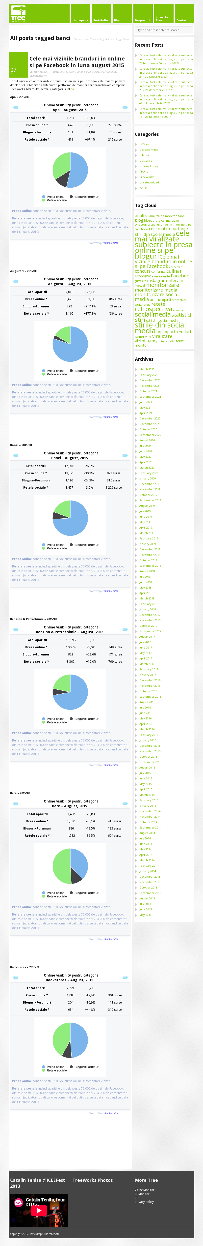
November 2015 (149, 751)
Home (93, 39)
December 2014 (149, 811)
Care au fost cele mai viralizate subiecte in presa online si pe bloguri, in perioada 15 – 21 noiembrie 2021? (166, 113)
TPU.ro (144, 171)
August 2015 (147, 767)
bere (96, 71)
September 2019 (150, 500)
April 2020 (145, 462)
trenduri (183, 331)
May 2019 (145, 522)
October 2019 (148, 495)
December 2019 (149, 484)
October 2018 (148, 560)
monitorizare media (156, 290)
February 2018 (148, 604)
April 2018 (145, 593)
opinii (166, 299)
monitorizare (162, 284)
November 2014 (149, 816)
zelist (171, 341)
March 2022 (146, 369)
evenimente (161, 276)
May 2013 (145, 915)
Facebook (181, 275)
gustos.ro (140, 281)
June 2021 (145, 402)
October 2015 (148, 756)
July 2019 (145, 511)
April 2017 (145, 658)
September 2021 (150, 396)
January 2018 (147, 609)
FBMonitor (142, 1194)
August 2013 (147, 898)
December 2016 (149, 680)
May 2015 (145, 784)
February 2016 (148, 735)
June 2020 (145, 451)
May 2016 (145, 718)
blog (139, 220)
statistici (181, 314)
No (38, 75)
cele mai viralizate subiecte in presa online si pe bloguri (164, 244)
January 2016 (147, 740)
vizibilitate (111, 71)
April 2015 (145, 789)
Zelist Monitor (144, 1190)
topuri (169, 331)
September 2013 (150, 893)
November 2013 (149, 882)
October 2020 (148, 429)
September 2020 (150, 435)
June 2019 (145, 516)
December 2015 (149, 745)
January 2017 (147, 675)
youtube (161, 341)
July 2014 (145, 838)
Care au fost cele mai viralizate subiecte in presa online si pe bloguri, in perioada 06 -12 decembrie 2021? (166, 99)
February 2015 (148, 800)
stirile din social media (160, 327)
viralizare (162, 336)
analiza (142, 215)
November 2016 (149, 685)
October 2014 (148, 822)
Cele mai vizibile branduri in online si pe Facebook (163, 261)
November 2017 (149, 620)
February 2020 (148, 473)
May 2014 (145, 849)
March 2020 (146, 467)
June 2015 (145, 778)
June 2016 (145, 713)
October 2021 (148, 391)
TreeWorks (146, 177)
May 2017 (145, 653)
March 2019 (146, 533)
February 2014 (148, 865)
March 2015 (146, 795)
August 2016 (147, 702)
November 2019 (149, 489)
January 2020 (147, 478)
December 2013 (149, 876)
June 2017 (145, 647)
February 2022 (148, 375)
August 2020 (147, 440)
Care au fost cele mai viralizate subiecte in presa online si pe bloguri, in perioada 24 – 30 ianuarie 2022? (166, 72)
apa (62, 71)
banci (80, 71)
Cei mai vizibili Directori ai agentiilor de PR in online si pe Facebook (163, 225)
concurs (143, 271)
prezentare (179, 300)
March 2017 (146, 664)
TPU (138, 1198)
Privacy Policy (144, 1202)
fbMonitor (146, 155)
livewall (140, 285)
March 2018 (146, 598)
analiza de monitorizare (166, 216)
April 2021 (145, 413)
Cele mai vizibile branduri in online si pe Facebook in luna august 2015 (77, 62)
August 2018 (147, 571)
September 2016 (150, 696)
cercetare (175, 267)
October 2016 (148, 691)
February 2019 (148, 538)
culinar (174, 270)
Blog (101, 39)
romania (178, 310)
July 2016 (145, 707)
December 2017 (149, 615)
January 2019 (147, 544)
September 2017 (150, 631)
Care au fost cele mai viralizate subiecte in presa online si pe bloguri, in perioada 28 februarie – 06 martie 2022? (166, 59)
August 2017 (147, 636)
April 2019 (145, 527)
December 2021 (149, 380)
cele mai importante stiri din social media (161, 231)
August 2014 (147, 833)
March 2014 (146, 860)
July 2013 (145, 904)
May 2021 (145, 407)
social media (153, 314)
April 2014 (145, 855)
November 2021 (149, 385)
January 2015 (147, 805)
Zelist (46, 71)
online (155, 299)
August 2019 (147, 505)
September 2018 (150, 565)
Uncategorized (149, 182)
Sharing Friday (148, 166)
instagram (157, 280)
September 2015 (150, 762)
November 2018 (149, 555)
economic (143, 275)
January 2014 (147, 871)
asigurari (70, 71)
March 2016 (146, 729)
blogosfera (152, 220)
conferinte (158, 271)
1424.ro (144, 144)
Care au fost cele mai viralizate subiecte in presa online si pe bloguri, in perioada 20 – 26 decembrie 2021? (166, 86)
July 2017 (145, 642)
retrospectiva (153, 308)
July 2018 (145, 576)
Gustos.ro (145, 160)
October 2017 (148, 625)
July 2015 (145, 773)
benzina (88, 71)
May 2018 (145, 587)
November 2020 (149, 424)
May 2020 (145, 456)
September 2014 (150, 827)
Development (148, 149)
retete (158, 304)
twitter (139, 336)
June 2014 (145, 844)
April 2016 (145, 724)
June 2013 (145, 909)
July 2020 (145, 445)
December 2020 (149, 418)
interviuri (176, 280)
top (102, 71)
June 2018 (145, 582)
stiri (140, 320)
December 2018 (149, 549)
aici (73, 89)
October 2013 (148, 887)
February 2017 (148, 669)
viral (148, 336)
